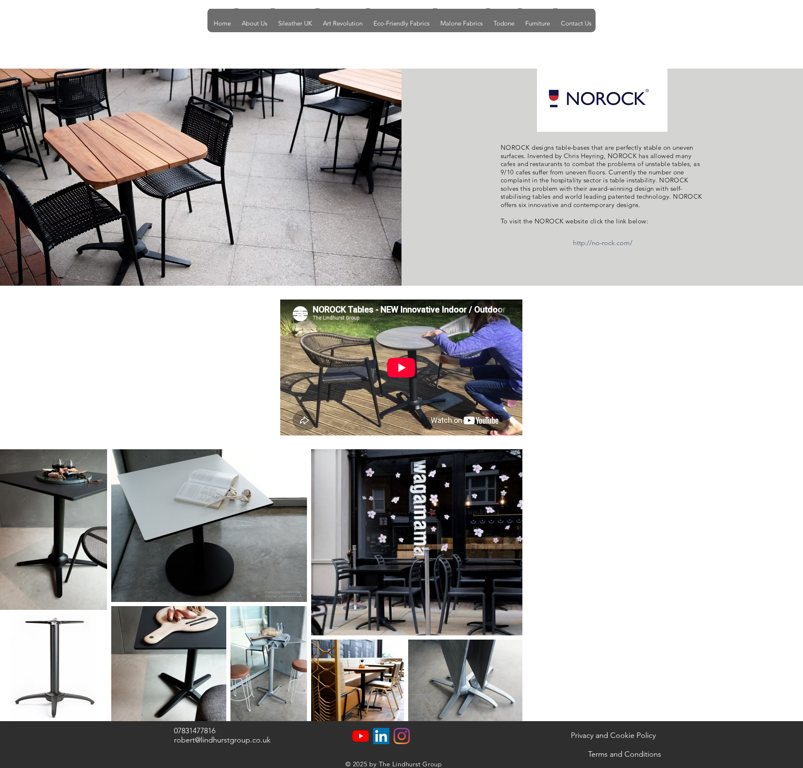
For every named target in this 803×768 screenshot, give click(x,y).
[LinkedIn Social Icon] (381, 736)
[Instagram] (402, 736)
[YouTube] (361, 736)
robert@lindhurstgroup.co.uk (222, 740)
